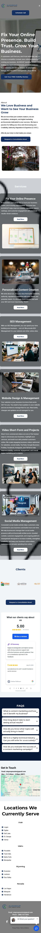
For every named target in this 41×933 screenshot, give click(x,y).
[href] (20, 785)
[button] (39, 6)
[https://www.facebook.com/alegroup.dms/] (7, 922)
